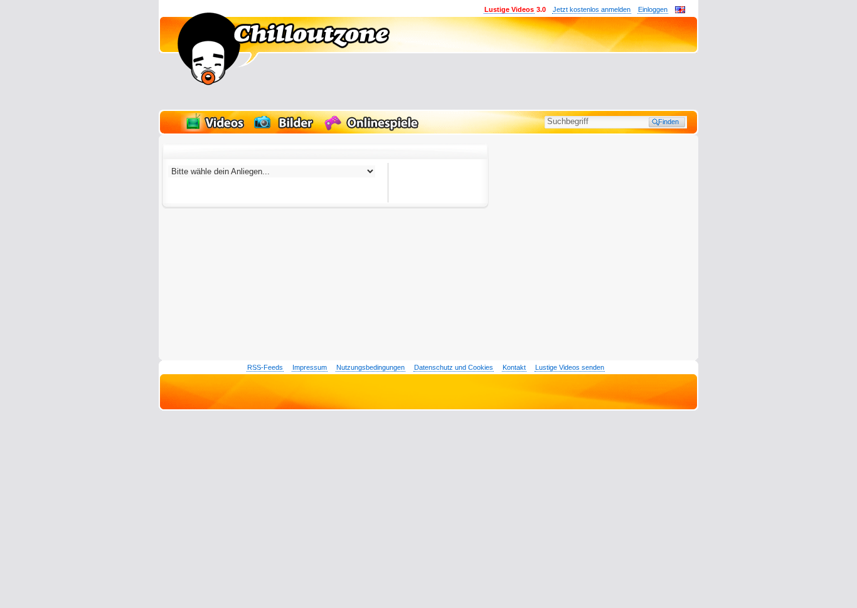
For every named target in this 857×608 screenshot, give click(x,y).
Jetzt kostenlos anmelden (592, 9)
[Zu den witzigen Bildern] (284, 129)
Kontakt (514, 367)
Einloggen (653, 9)
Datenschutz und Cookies (453, 367)
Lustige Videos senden (569, 367)
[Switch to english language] (680, 10)
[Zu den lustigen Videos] (214, 129)
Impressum (309, 367)
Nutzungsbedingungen (370, 367)
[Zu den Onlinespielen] (373, 129)
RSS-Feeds (265, 367)
